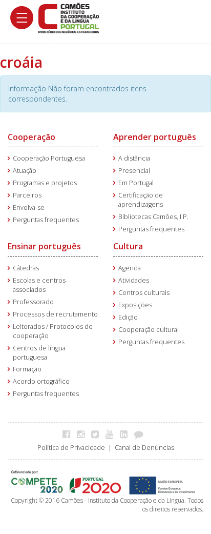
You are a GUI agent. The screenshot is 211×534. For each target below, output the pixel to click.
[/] (68, 17)
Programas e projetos (45, 183)
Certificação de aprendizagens (140, 200)
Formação (27, 369)
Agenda (129, 268)
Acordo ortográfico (41, 381)
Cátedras (26, 268)
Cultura (128, 246)
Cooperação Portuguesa (49, 158)
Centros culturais (144, 292)
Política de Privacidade (71, 447)
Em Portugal (136, 183)
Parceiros (27, 195)
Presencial (134, 170)
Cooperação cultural (148, 329)
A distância (134, 158)
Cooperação (31, 137)
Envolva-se (29, 207)
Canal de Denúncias (144, 447)
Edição (128, 317)
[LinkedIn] (126, 434)
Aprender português (154, 137)
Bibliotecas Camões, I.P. (153, 216)
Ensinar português (44, 246)
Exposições (135, 305)
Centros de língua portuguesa (39, 353)
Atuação (24, 170)
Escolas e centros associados (39, 285)
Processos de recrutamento (55, 314)
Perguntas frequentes (46, 219)
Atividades (133, 280)
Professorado (33, 302)
